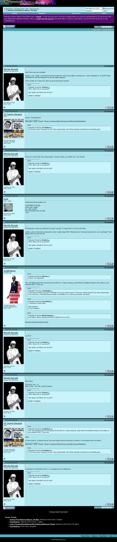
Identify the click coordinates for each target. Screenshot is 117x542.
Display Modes (107, 29)
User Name (89, 8)
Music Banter (9, 8)
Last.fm (41, 121)
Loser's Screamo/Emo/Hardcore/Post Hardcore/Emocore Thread (32, 524)
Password (88, 11)
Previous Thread (54, 511)
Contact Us (94, 536)
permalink (110, 66)
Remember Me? (109, 8)
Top (115, 536)
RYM (35, 121)
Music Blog (28, 121)
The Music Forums (19, 8)
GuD (6, 199)
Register (14, 13)
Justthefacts (10, 271)
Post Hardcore (15, 526)
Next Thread (63, 511)
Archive (110, 536)
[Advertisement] (23, 48)
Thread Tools (96, 29)
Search (104, 13)
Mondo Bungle (11, 69)
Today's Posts (76, 13)
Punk (27, 8)
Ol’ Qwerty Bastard (13, 114)
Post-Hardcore (15, 522)
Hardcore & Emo (34, 8)
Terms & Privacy (85, 536)
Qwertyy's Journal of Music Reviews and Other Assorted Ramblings (65, 121)
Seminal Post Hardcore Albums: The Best (24, 519)
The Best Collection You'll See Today (36, 322)
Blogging (41, 13)
